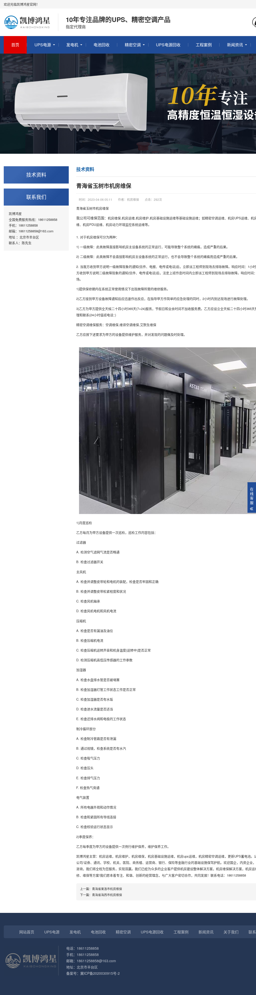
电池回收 (102, 45)
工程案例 (204, 45)
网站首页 (26, 931)
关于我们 (231, 931)
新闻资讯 (235, 45)
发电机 (72, 45)
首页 (15, 45)
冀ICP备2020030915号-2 (100, 973)
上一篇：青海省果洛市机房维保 (101, 889)
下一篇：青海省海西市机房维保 (101, 895)
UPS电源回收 (168, 45)
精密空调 (133, 45)
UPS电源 (42, 45)
